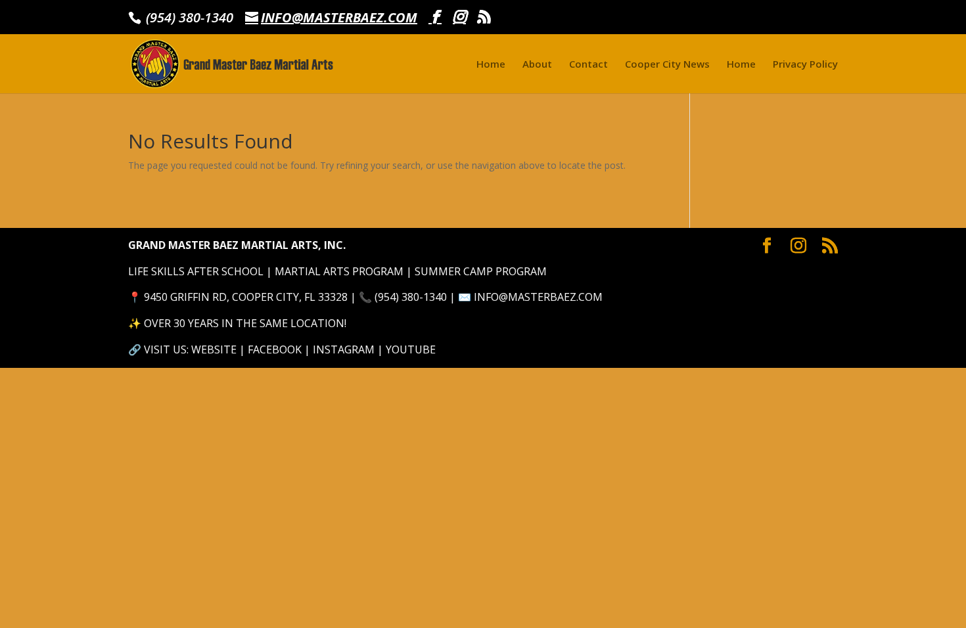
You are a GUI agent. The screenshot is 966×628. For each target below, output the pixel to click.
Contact (588, 64)
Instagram (344, 349)
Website (214, 349)
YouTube (411, 349)
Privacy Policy (805, 64)
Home (490, 64)
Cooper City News (667, 64)
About (537, 64)
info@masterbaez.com (538, 297)
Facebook (275, 349)
